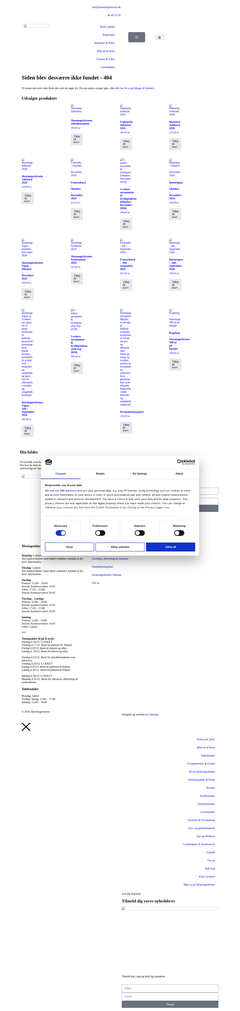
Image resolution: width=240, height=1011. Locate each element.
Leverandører (207, 811)
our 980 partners (66, 490)
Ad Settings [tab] (139, 473)
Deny (69, 547)
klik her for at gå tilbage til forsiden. (135, 88)
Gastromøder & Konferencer (199, 844)
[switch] (100, 533)
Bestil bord (109, 34)
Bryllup (210, 787)
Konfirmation (207, 795)
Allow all (170, 547)
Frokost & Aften (106, 59)
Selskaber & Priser (104, 42)
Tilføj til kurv (77, 139)
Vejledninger (208, 755)
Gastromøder (107, 67)
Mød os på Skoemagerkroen (199, 884)
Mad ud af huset (106, 50)
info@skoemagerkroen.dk (106, 7)
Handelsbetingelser (102, 566)
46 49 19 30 (114, 15)
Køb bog (210, 868)
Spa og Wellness (206, 836)
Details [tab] (100, 473)
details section (164, 516)
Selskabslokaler (206, 803)
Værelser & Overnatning (201, 820)
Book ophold (107, 26)
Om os (95, 582)
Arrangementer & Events (201, 763)
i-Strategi (153, 714)
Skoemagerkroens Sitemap (106, 574)
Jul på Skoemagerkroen (202, 771)
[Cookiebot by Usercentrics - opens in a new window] (179, 462)
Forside (211, 852)
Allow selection (120, 547)
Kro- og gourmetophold (202, 828)
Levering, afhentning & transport (110, 558)
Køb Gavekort (207, 876)
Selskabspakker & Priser (201, 779)
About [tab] (179, 473)
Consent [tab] (61, 473)
